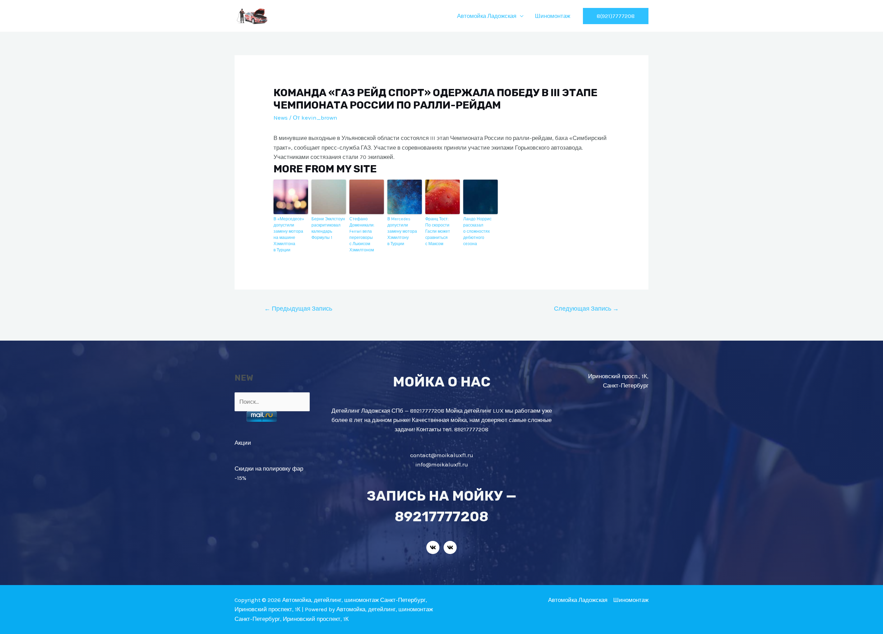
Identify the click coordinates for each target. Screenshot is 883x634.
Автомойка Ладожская (486, 15)
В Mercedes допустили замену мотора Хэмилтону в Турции (402, 231)
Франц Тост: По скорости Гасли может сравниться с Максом (437, 231)
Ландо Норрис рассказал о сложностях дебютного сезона (477, 231)
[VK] (432, 547)
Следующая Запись (586, 308)
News (281, 117)
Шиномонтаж (552, 15)
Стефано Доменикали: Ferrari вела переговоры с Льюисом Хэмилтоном (362, 234)
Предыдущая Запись (298, 308)
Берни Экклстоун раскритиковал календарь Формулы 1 (328, 228)
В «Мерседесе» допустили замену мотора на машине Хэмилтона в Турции (289, 234)
